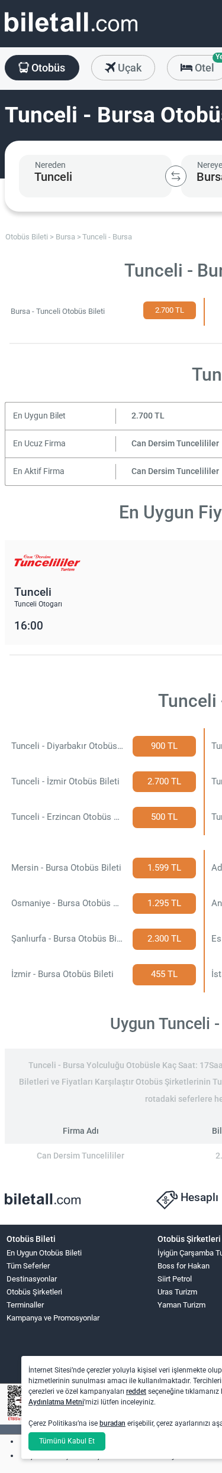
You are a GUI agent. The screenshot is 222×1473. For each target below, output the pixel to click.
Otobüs (47, 67)
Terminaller (25, 1304)
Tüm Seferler (28, 1265)
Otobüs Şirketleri (34, 1291)
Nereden (50, 165)
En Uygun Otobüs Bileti (44, 1252)
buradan (112, 1423)
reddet (136, 1391)
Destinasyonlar (32, 1278)
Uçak (128, 67)
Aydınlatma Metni (56, 1402)
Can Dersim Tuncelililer (175, 444)
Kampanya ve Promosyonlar (53, 1317)
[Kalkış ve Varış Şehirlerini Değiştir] (175, 176)
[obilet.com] (71, 32)
